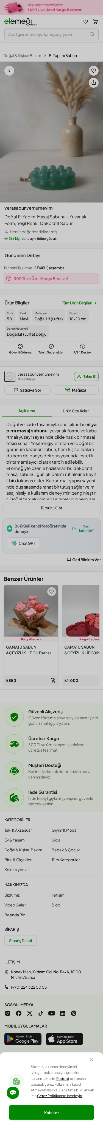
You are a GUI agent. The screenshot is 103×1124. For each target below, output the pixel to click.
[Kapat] (91, 1060)
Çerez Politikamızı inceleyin (59, 1096)
